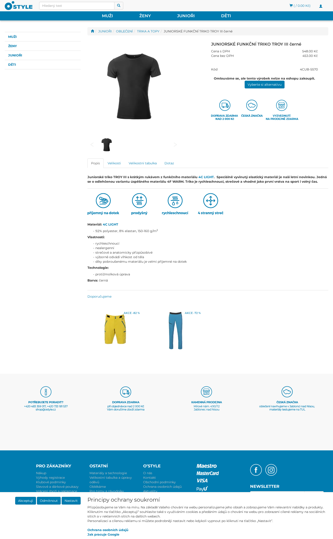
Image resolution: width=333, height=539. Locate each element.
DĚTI (226, 15)
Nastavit (71, 501)
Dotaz (169, 163)
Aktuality (150, 491)
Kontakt (149, 478)
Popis (95, 163)
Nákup (41, 473)
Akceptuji (25, 501)
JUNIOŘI (186, 15)
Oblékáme (97, 487)
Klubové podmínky (51, 482)
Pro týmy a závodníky (106, 491)
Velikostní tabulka (143, 163)
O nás (147, 473)
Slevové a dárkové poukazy (57, 487)
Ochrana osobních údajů (162, 487)
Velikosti (114, 163)
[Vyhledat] (118, 6)
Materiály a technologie (108, 473)
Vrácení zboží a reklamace (56, 491)
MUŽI (107, 15)
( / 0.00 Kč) (302, 6)
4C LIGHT (206, 177)
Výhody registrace (50, 478)
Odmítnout (49, 501)
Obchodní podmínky (159, 482)
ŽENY (145, 15)
